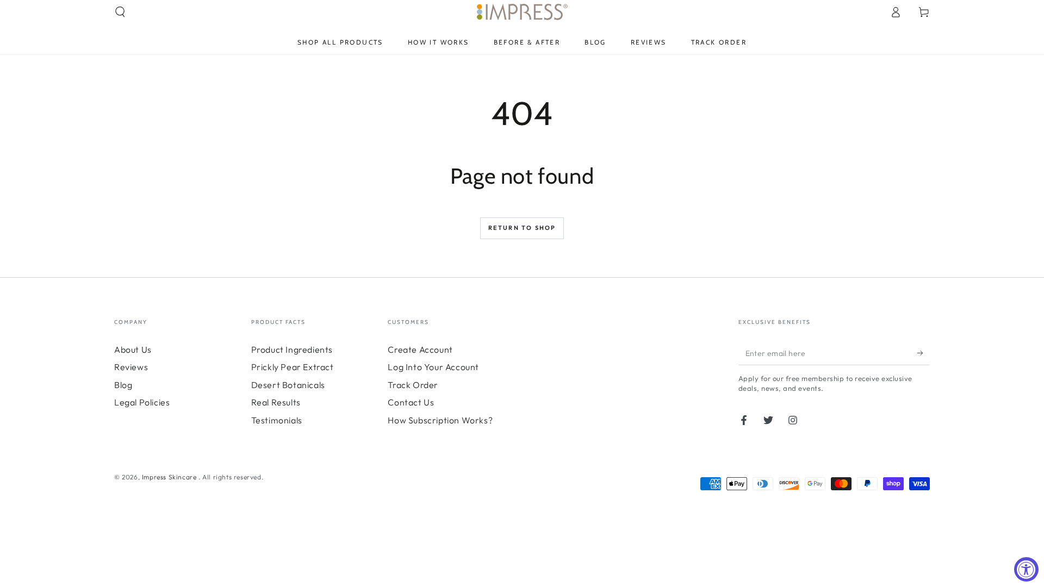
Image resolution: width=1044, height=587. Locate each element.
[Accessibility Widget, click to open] (1026, 569)
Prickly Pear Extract (292, 366)
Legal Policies (142, 402)
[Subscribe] (923, 353)
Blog (123, 384)
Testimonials (276, 420)
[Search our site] (120, 12)
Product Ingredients (292, 349)
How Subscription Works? (440, 420)
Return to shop (522, 228)
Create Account (420, 349)
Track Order (413, 384)
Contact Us (411, 402)
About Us (133, 349)
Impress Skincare (170, 477)
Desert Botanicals (288, 384)
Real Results (276, 402)
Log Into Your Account (433, 366)
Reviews (131, 366)
